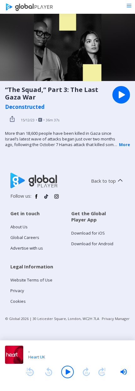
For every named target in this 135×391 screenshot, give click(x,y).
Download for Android (92, 243)
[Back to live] (102, 372)
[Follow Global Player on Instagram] (56, 199)
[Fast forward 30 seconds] (86, 372)
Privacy (17, 290)
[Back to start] (30, 372)
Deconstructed (25, 107)
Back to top (103, 181)
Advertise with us (26, 248)
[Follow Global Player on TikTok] (46, 199)
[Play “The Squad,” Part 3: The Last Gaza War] (121, 95)
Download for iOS (88, 233)
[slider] (124, 372)
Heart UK (36, 357)
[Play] (67, 372)
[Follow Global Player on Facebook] (36, 199)
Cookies (18, 301)
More (124, 144)
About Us (19, 227)
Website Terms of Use (31, 280)
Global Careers (24, 237)
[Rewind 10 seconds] (48, 372)
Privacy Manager (116, 319)
